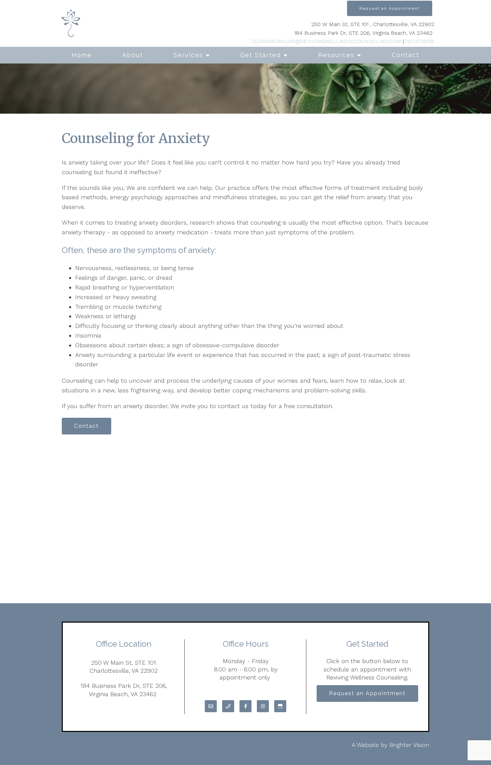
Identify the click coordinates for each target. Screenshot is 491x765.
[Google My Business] (280, 706)
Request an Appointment (389, 8)
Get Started (260, 54)
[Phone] (228, 706)
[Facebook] (245, 706)
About (132, 54)
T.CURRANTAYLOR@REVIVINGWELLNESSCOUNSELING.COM (326, 41)
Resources (336, 54)
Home (82, 54)
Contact (405, 54)
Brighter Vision (409, 744)
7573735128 (419, 41)
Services (188, 54)
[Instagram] (263, 706)
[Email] (211, 706)
